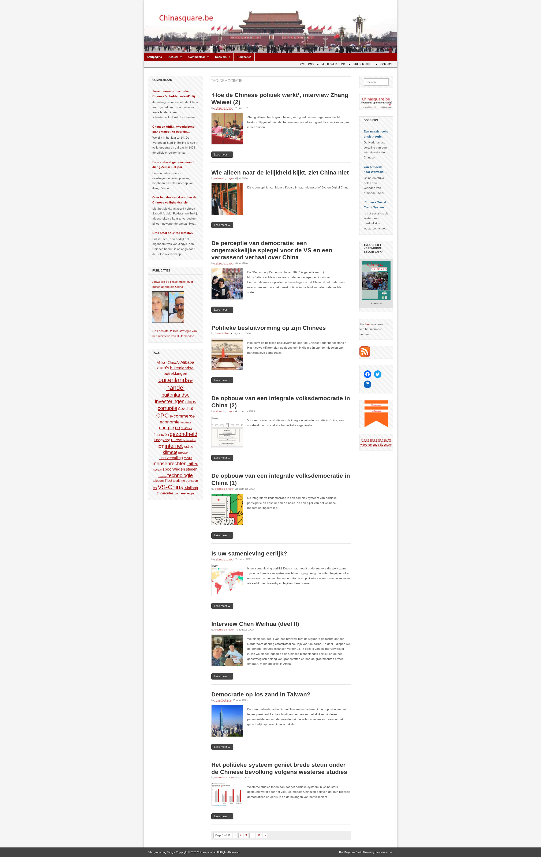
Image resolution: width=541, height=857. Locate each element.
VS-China (171, 486)
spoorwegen (174, 469)
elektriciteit (185, 422)
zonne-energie (184, 493)
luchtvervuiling (171, 458)
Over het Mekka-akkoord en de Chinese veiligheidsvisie (174, 200)
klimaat (170, 452)
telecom (158, 480)
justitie (188, 446)
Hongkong (162, 440)
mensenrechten (170, 463)
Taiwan (162, 476)
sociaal (157, 469)
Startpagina (154, 57)
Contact (386, 64)
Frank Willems (222, 333)
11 (259, 835)
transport (192, 480)
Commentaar (196, 57)
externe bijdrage (223, 107)
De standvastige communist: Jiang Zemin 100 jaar (173, 164)
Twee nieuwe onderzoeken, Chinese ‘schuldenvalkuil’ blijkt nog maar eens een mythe (175, 94)
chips (190, 401)
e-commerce (182, 415)
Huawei (177, 440)
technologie (180, 475)
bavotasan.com (383, 852)
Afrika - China (166, 362)
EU (177, 428)
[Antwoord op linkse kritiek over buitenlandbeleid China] (168, 307)
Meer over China (334, 64)
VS (155, 488)
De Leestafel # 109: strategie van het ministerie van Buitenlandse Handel (174, 333)
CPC (162, 415)
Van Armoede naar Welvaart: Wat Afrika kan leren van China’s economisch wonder (374, 170)
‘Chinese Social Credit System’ (375, 205)
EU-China (186, 428)
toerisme (179, 480)
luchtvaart (183, 453)
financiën (161, 435)
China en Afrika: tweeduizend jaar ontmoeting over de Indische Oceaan (173, 129)
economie (170, 421)
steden (191, 469)
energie (166, 427)
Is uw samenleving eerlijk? (249, 553)
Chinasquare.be (206, 852)
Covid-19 (185, 409)
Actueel (173, 57)
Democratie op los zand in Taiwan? (260, 694)
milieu (192, 463)
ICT (161, 446)
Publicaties (244, 57)
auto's (163, 367)
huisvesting (190, 440)
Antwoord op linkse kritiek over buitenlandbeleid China (172, 284)
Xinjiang (191, 488)
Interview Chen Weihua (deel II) (255, 624)
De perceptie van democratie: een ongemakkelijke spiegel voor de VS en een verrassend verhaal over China (271, 250)
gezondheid (183, 434)
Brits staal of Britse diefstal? (173, 233)
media (188, 458)
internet (174, 446)
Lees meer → (222, 154)
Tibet (168, 480)
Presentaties (363, 64)
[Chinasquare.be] (270, 26)
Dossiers (221, 57)
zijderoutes (165, 493)
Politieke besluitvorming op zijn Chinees (268, 328)
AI (178, 362)
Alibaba (187, 362)
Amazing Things (165, 852)
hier (367, 324)
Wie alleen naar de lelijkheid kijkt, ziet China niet (280, 172)
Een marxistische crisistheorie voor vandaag (376, 134)
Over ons (307, 64)
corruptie (167, 408)
